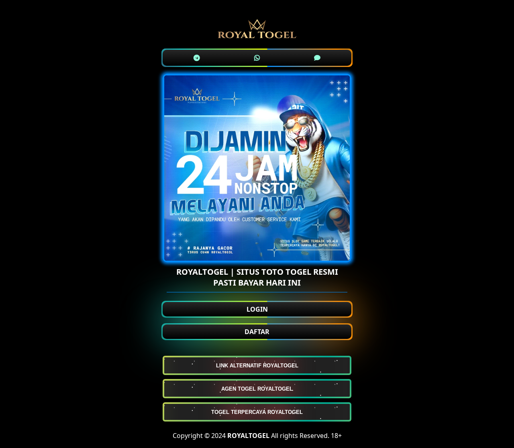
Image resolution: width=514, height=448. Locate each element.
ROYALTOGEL (248, 435)
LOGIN (257, 309)
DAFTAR (257, 331)
